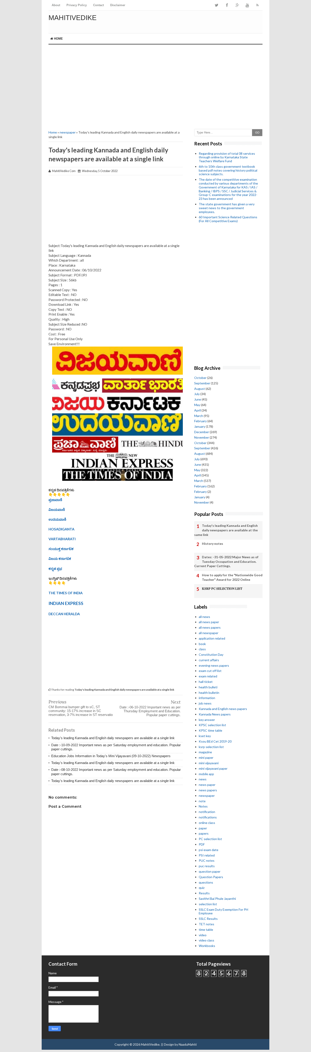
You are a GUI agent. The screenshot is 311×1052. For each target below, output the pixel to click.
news (202, 779)
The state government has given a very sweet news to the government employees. (227, 208)
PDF (202, 844)
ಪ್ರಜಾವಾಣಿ (55, 500)
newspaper (68, 132)
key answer (207, 720)
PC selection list (210, 839)
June (197, 399)
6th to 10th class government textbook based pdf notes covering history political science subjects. (228, 170)
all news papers (210, 627)
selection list (208, 904)
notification (207, 812)
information (207, 698)
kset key (205, 736)
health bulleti (208, 687)
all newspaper (208, 633)
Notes (203, 806)
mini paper (206, 757)
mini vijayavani (209, 763)
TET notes (206, 924)
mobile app (206, 774)
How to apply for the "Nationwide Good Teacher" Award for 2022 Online (232, 577)
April (197, 410)
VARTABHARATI (62, 539)
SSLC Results (208, 919)
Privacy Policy (76, 5)
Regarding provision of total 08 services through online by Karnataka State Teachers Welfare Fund (227, 157)
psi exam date (208, 850)
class (202, 649)
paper (203, 828)
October (200, 378)
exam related (208, 676)
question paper (209, 871)
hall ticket (206, 682)
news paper (207, 785)
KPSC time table (210, 730)
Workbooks (207, 946)
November (201, 437)
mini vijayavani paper (213, 768)
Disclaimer (117, 5)
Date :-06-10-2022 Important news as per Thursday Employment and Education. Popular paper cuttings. (150, 711)
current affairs (209, 660)
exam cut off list (210, 671)
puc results (207, 866)
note (202, 801)
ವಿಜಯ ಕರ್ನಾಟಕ (59, 558)
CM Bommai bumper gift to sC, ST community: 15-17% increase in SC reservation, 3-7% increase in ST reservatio (80, 711)
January (199, 426)
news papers (208, 790)
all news (204, 617)
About (56, 5)
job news (205, 703)
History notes (212, 543)
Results (204, 893)
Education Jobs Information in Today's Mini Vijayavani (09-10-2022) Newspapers (111, 756)
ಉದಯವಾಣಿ (57, 519)
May (197, 405)
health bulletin (209, 692)
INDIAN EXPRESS (65, 603)
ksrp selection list (211, 747)
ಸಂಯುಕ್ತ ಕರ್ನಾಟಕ (61, 549)
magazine (205, 752)
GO (257, 132)
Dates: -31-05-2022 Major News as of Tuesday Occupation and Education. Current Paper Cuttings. (226, 561)
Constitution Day (211, 654)
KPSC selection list (212, 725)
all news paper (209, 622)
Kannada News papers (215, 714)
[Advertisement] (155, 83)
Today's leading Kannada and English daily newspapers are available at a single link (113, 738)
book (202, 644)
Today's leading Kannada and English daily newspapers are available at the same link (226, 530)
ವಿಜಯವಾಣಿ (56, 509)
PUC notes (206, 860)
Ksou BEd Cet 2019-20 (215, 741)
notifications (208, 817)
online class (207, 823)
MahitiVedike (72, 17)
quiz (201, 888)
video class (206, 940)
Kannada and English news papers (223, 709)
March (198, 416)
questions (206, 882)
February (200, 421)
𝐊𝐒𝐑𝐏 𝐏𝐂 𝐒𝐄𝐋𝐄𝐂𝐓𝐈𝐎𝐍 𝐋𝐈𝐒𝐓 (222, 588)
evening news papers (214, 665)
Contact (98, 5)
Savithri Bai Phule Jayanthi (217, 898)
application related (212, 638)
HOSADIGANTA (61, 529)
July (197, 394)
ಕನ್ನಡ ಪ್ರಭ (55, 568)
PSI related (207, 855)
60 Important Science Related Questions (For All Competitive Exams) (228, 219)
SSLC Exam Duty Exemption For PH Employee (223, 911)
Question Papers (211, 877)
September (202, 383)
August (199, 389)
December (201, 432)
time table (206, 929)
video (202, 935)
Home (58, 38)
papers (204, 833)
